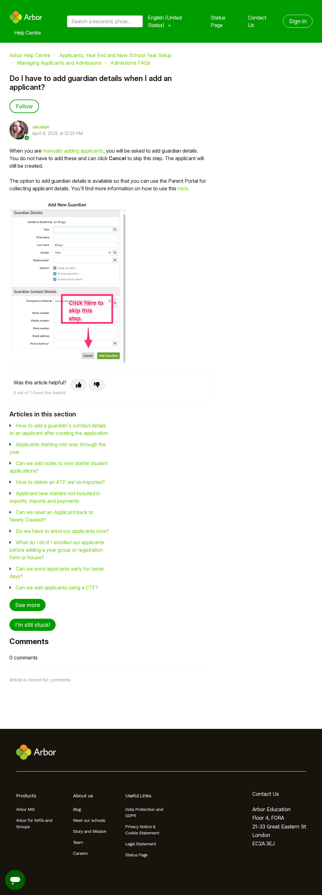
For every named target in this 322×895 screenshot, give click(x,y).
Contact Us (257, 21)
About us (83, 796)
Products (26, 796)
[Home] (25, 17)
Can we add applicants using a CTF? (57, 587)
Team (78, 842)
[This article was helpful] (78, 385)
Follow (24, 106)
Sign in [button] (298, 21)
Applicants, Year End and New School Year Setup (115, 55)
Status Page (218, 21)
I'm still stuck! (32, 624)
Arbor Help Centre (29, 55)
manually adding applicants (73, 151)
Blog (76, 809)
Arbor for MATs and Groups (34, 823)
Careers (80, 853)
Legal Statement (140, 843)
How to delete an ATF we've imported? (60, 482)
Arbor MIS (25, 809)
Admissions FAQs (130, 63)
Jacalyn (40, 126)
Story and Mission (89, 831)
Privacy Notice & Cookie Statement (142, 829)
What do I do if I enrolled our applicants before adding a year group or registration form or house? (56, 550)
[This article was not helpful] (96, 385)
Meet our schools (89, 820)
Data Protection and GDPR (144, 812)
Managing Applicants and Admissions (59, 63)
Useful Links (138, 796)
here (183, 188)
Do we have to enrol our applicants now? (62, 531)
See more (27, 605)
